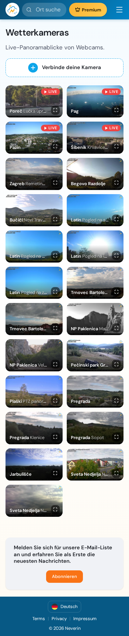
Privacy (59, 618)
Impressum (85, 618)
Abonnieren (64, 576)
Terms (38, 618)
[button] (116, 10)
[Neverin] (12, 9)
